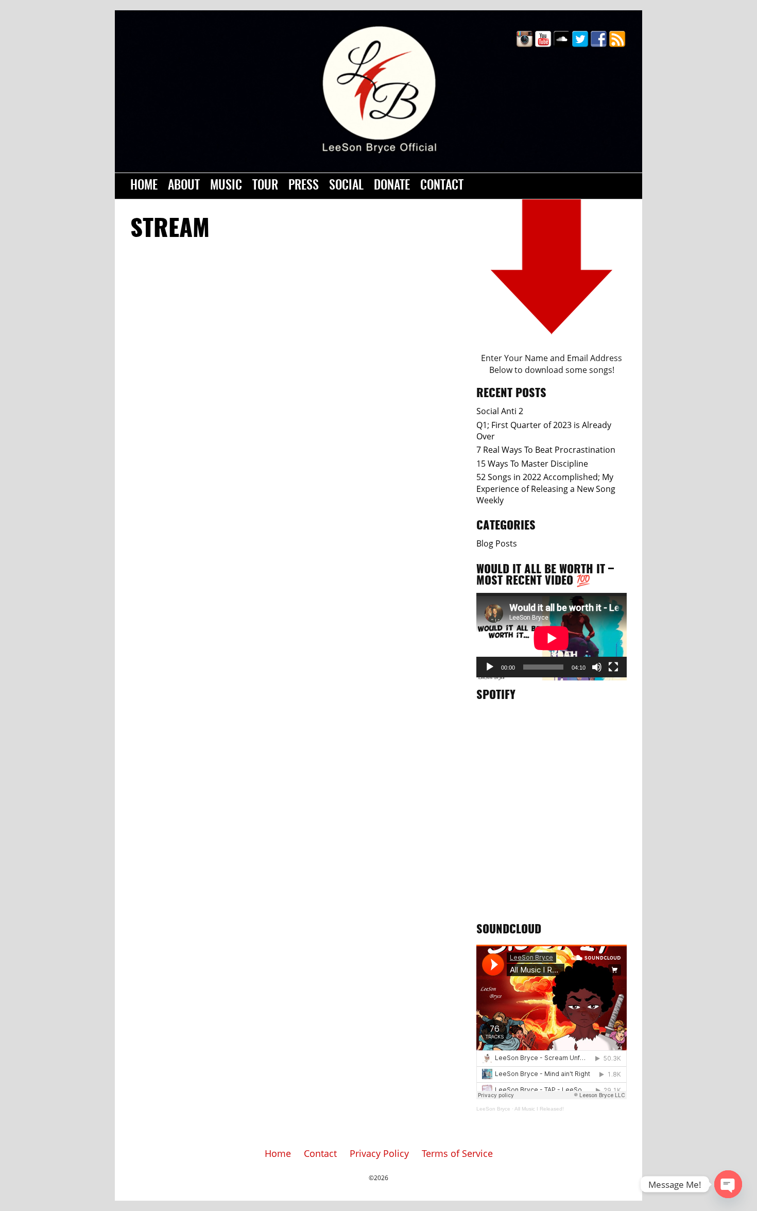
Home (144, 186)
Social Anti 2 (499, 411)
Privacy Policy (379, 1153)
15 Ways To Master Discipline (532, 463)
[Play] (490, 667)
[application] (551, 635)
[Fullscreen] (613, 667)
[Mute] (597, 667)
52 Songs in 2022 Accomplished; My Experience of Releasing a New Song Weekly (545, 488)
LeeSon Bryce (493, 1109)
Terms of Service (457, 1153)
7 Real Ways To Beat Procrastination (545, 449)
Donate (392, 186)
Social (346, 186)
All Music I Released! (539, 1109)
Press (303, 186)
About (184, 186)
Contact (441, 186)
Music (226, 186)
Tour (265, 186)
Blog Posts (496, 543)
